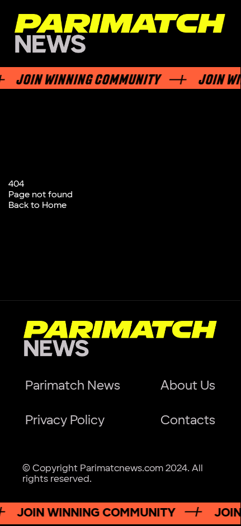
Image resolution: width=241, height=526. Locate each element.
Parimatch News (72, 386)
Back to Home (37, 205)
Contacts (187, 420)
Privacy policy (65, 420)
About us (187, 386)
